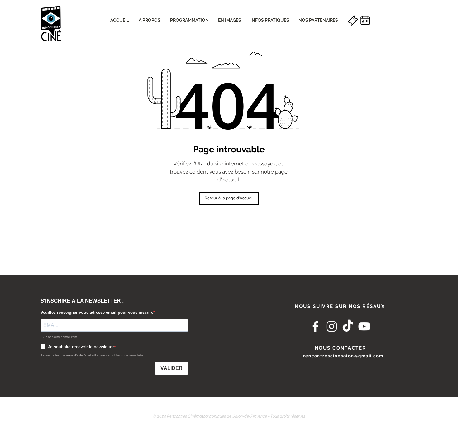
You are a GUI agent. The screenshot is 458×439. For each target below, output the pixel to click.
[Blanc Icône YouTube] (364, 326)
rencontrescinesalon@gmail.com (343, 356)
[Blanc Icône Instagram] (332, 326)
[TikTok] (348, 326)
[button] (149, 20)
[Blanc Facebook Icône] (315, 326)
